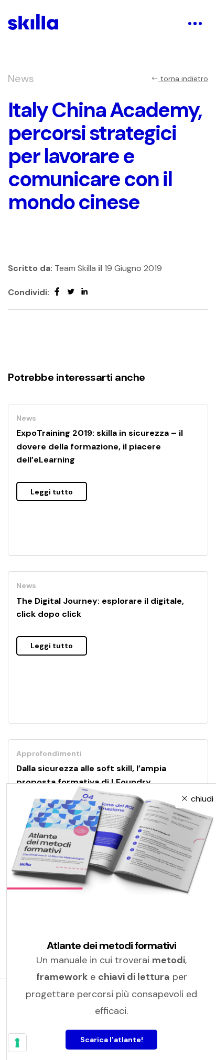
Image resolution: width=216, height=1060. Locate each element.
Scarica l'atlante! (111, 1039)
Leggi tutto (51, 492)
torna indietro (183, 78)
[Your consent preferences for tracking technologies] (17, 1043)
